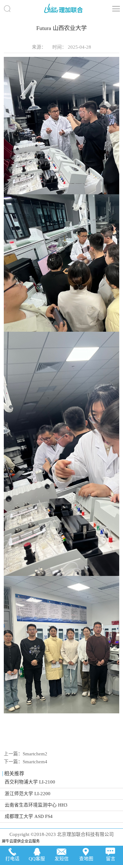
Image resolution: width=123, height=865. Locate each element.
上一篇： (25, 753)
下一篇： (25, 761)
